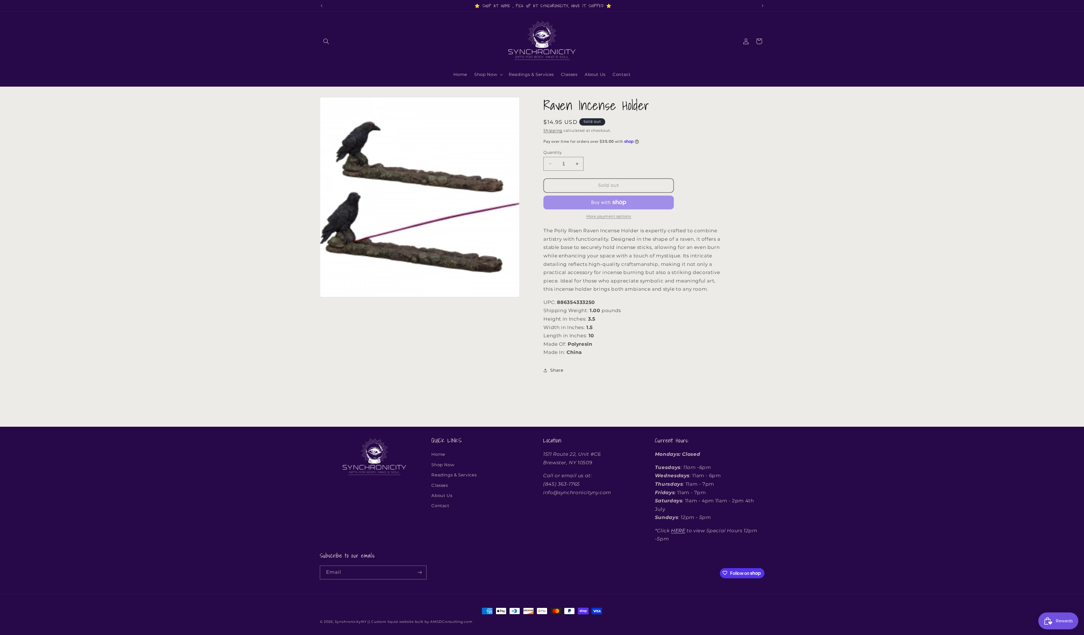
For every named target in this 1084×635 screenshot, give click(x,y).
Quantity (552, 152)
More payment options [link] (608, 216)
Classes (439, 485)
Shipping (552, 130)
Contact (440, 505)
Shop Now (442, 464)
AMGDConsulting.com (451, 622)
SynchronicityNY (350, 622)
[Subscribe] (419, 572)
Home (438, 454)
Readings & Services (454, 475)
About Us (441, 495)
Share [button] (556, 370)
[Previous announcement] (321, 5)
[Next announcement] (762, 5)
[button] (326, 41)
